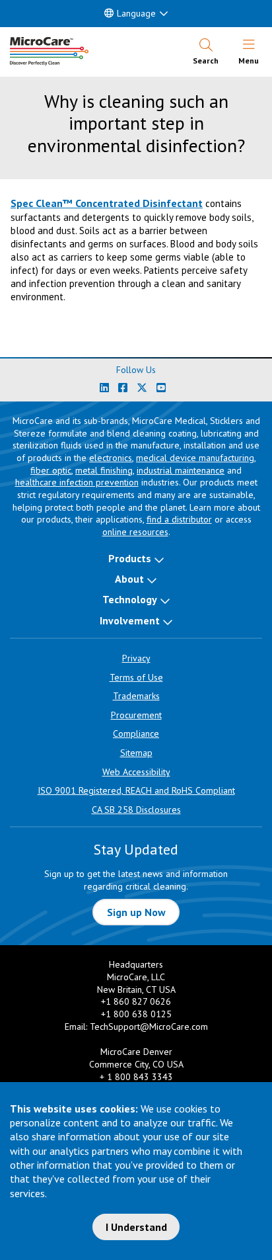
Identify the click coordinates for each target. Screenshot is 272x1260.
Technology (129, 599)
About (129, 578)
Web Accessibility (136, 772)
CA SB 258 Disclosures (136, 810)
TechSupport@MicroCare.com (149, 1026)
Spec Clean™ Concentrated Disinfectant (107, 203)
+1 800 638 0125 (136, 1014)
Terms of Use (136, 677)
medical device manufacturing (195, 458)
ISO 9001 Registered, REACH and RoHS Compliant (136, 790)
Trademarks (136, 696)
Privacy (136, 658)
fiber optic (50, 470)
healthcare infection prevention (77, 482)
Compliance (136, 733)
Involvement (130, 620)
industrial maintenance (180, 470)
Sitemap (136, 753)
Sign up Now (136, 912)
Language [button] (136, 13)
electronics (110, 458)
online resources (135, 532)
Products (129, 558)
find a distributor (179, 519)
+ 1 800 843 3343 (136, 1077)
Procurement (136, 715)
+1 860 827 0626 (136, 1001)
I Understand (136, 1227)
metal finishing (104, 470)
